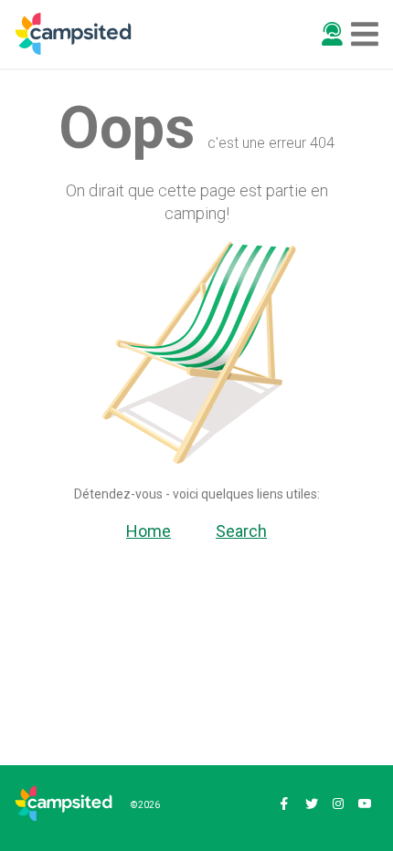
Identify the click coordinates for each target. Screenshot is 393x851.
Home (148, 531)
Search (241, 531)
